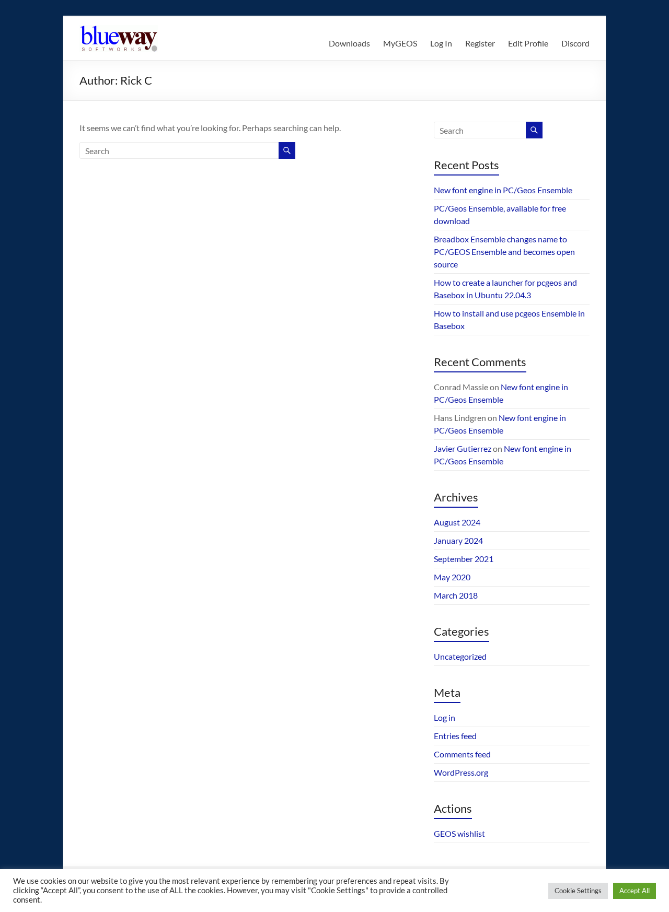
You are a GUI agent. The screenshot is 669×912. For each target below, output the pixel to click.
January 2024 (458, 540)
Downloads (349, 43)
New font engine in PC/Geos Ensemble (503, 190)
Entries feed (455, 736)
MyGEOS (400, 43)
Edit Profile (528, 43)
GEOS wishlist (459, 833)
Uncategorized (460, 656)
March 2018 (456, 595)
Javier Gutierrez (462, 448)
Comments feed (462, 754)
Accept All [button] (634, 890)
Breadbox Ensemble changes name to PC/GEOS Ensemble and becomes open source (504, 251)
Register (480, 43)
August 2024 (457, 522)
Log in (444, 717)
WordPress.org (461, 772)
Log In (441, 43)
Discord (575, 43)
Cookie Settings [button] (578, 890)
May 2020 (452, 577)
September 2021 (463, 559)
